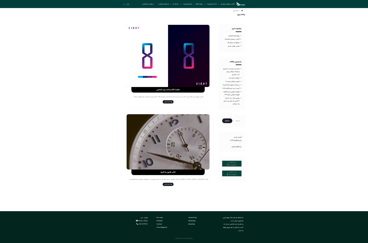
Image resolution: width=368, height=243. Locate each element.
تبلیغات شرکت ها (234, 78)
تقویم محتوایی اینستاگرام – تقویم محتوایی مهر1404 (231, 93)
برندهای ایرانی (237, 146)
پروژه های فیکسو (234, 36)
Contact (159, 224)
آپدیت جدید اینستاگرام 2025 (231, 88)
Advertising (192, 217)
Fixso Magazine (161, 227)
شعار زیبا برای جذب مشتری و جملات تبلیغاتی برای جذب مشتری (231, 72)
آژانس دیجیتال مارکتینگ (232, 39)
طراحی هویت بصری (234, 46)
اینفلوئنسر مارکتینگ (233, 43)
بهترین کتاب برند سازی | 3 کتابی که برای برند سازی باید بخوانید (232, 101)
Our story (159, 217)
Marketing (191, 221)
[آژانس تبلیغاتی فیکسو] (240, 4)
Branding (191, 224)
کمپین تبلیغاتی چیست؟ (232, 81)
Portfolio (159, 221)
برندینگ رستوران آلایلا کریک (231, 85)
